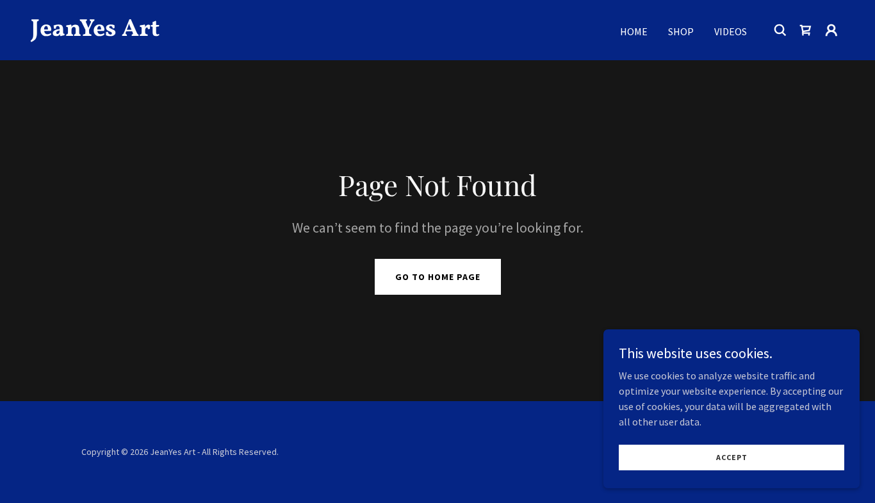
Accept (732, 457)
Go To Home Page (437, 277)
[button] (831, 30)
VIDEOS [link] (730, 31)
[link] (145, 32)
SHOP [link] (681, 31)
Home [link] (634, 31)
